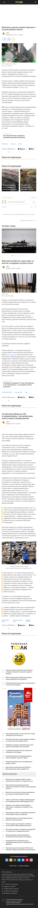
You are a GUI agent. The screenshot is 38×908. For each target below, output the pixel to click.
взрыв (13, 144)
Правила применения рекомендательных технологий (19, 904)
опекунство (18, 392)
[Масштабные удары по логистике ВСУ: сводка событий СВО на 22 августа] (19, 241)
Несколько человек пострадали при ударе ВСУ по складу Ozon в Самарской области (20, 830)
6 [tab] (26, 256)
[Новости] (21, 148)
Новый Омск (23, 87)
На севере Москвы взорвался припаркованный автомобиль (14, 136)
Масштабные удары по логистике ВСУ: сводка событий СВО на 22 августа (19, 246)
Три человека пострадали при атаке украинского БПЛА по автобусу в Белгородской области (21, 786)
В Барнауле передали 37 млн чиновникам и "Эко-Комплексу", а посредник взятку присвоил (18, 385)
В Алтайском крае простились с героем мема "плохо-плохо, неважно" (20, 684)
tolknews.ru (9, 872)
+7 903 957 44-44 (8, 884)
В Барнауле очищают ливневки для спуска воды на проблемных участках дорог (19, 745)
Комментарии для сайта (28, 220)
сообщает (28, 315)
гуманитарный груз (17, 620)
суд (26, 392)
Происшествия (10, 34)
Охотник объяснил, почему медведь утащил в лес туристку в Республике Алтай (20, 740)
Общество (8, 268)
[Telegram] (4, 39)
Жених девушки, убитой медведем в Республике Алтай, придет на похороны (18, 836)
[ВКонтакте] (8, 39)
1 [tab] (12, 256)
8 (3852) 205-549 (8, 891)
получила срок (12, 354)
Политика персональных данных (14, 899)
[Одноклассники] (13, 39)
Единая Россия (28, 620)
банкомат (5, 144)
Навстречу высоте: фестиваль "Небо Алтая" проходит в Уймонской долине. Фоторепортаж (20, 848)
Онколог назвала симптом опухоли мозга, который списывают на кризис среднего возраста (19, 671)
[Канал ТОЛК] (31, 148)
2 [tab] (15, 256)
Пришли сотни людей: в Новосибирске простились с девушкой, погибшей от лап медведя (19, 807)
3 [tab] (18, 256)
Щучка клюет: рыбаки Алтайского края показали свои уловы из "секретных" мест (19, 780)
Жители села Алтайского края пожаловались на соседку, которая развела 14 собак (20, 793)
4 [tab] (20, 256)
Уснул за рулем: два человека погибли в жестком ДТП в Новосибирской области (18, 824)
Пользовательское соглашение (14, 901)
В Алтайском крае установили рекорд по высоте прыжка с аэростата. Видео (19, 757)
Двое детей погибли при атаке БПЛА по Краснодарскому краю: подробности (18, 768)
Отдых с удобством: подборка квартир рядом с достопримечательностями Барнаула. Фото (20, 800)
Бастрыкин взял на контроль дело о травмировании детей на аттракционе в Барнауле (19, 842)
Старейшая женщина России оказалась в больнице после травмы (19, 751)
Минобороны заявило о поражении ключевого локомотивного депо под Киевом (21, 813)
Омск (20, 144)
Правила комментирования (13, 902)
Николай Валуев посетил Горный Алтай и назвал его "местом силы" (19, 819)
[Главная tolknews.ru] (19, 2)
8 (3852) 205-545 (8, 888)
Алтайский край (7, 392)
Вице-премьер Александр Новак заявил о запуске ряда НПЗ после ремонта (19, 678)
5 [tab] (23, 256)
